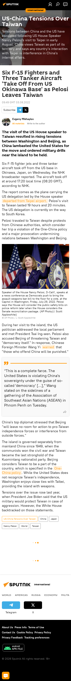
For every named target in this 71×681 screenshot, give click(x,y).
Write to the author (36, 123)
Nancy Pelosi (10, 526)
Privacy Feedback (12, 637)
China (43, 518)
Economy (50, 595)
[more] (65, 412)
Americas (21, 595)
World (24, 526)
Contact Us (8, 632)
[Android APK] (13, 648)
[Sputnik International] (11, 5)
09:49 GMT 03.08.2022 (16, 102)
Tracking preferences (36, 637)
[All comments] (5, 675)
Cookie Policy (25, 632)
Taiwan (35, 526)
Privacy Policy (42, 632)
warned (48, 347)
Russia (36, 595)
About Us (7, 627)
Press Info (21, 627)
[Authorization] (50, 4)
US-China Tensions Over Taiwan (20, 518)
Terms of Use (36, 627)
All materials (18, 123)
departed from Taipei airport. (25, 201)
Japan (54, 518)
